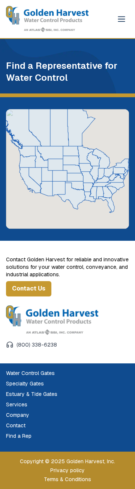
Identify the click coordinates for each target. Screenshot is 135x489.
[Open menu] (121, 19)
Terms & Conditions (67, 479)
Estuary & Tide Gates (31, 394)
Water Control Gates (30, 373)
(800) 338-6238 (36, 344)
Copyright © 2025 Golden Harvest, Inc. (67, 461)
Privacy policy (67, 470)
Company (17, 415)
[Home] (52, 320)
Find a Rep (19, 436)
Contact (16, 425)
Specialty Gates (25, 383)
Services (16, 404)
